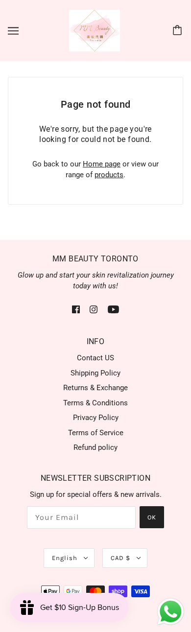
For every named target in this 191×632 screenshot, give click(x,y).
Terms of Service (95, 432)
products (109, 174)
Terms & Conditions (95, 402)
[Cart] (179, 31)
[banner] (94, 29)
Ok (151, 517)
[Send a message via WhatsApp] (170, 611)
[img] (76, 309)
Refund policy (95, 447)
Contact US (95, 357)
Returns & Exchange (95, 387)
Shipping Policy (95, 373)
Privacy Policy (96, 417)
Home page (101, 164)
